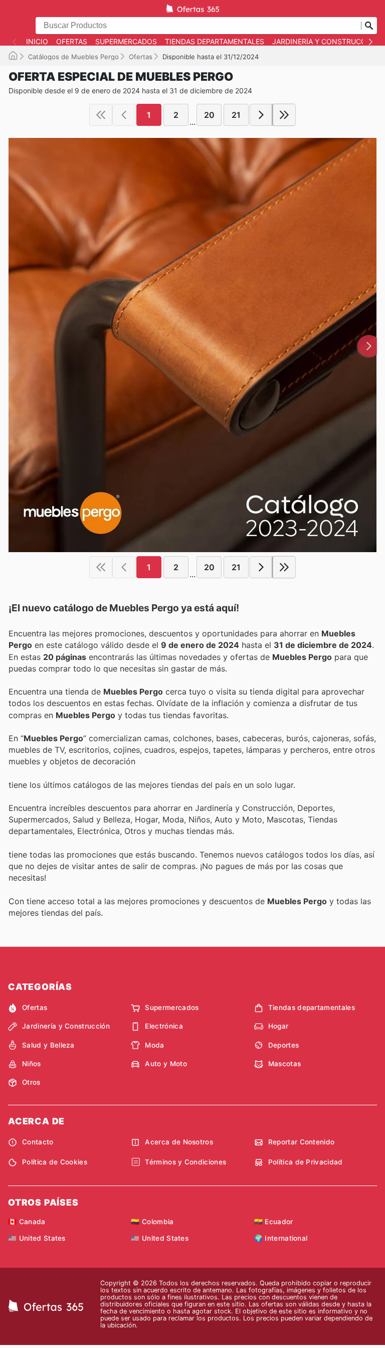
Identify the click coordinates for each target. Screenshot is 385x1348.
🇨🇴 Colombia (152, 1222)
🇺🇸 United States (37, 1238)
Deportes (283, 1045)
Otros (31, 1082)
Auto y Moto (166, 1064)
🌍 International (281, 1238)
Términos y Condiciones (185, 1162)
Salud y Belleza (48, 1045)
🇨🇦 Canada (27, 1222)
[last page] (284, 115)
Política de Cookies (54, 1162)
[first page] (100, 115)
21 (236, 115)
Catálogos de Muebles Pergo (73, 57)
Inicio (37, 41)
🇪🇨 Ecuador (273, 1222)
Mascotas (284, 1064)
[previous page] (123, 115)
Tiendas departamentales (214, 41)
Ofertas (71, 41)
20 (209, 115)
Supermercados (126, 41)
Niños (31, 1064)
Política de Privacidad (305, 1162)
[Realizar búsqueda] (369, 26)
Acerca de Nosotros (179, 1142)
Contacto (38, 1142)
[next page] (261, 115)
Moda (154, 1045)
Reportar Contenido (301, 1142)
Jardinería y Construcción (325, 41)
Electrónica (164, 1026)
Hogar (278, 1026)
